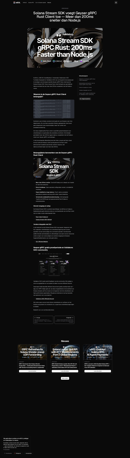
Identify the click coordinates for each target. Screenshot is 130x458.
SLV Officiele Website (42, 241)
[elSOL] (17, 2)
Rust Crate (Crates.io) (42, 217)
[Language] (116, 2)
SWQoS (25, 2)
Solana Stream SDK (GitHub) (44, 219)
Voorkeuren (9, 453)
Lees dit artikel (32, 371)
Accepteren (29, 453)
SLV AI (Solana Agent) (41, 2)
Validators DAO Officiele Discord (45, 299)
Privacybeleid (6, 449)
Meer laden (65, 378)
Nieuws (49, 2)
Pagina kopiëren (86, 98)
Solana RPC (31, 2)
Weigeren (18, 453)
